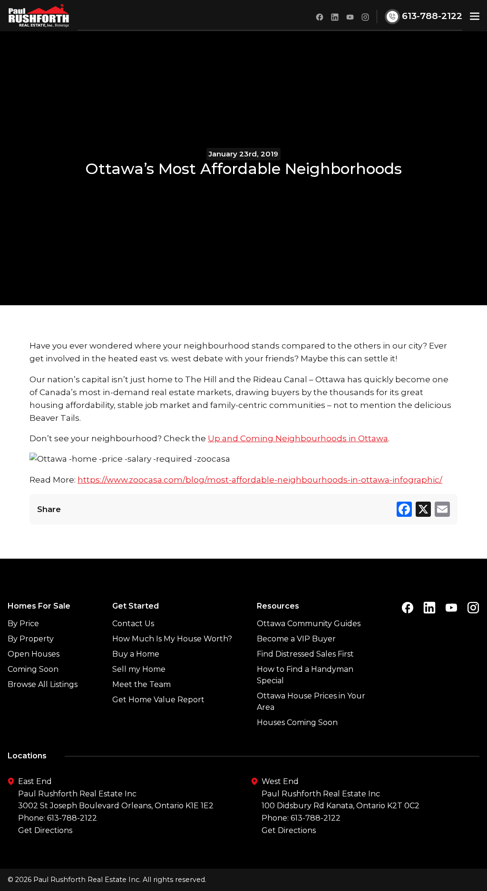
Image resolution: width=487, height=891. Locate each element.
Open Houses (33, 654)
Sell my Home (139, 669)
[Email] (442, 509)
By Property (31, 638)
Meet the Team (141, 684)
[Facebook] (404, 509)
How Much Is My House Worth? (172, 638)
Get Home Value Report (158, 699)
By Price (23, 623)
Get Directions (45, 830)
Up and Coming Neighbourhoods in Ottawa (298, 438)
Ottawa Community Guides (308, 623)
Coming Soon (33, 669)
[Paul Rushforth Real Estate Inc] (39, 16)
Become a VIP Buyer (296, 638)
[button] (474, 16)
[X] (423, 509)
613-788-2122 (72, 818)
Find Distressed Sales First (305, 654)
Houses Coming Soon (297, 722)
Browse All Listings (43, 684)
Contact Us (133, 623)
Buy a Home (135, 654)
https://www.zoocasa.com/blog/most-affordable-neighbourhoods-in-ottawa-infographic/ (260, 479)
